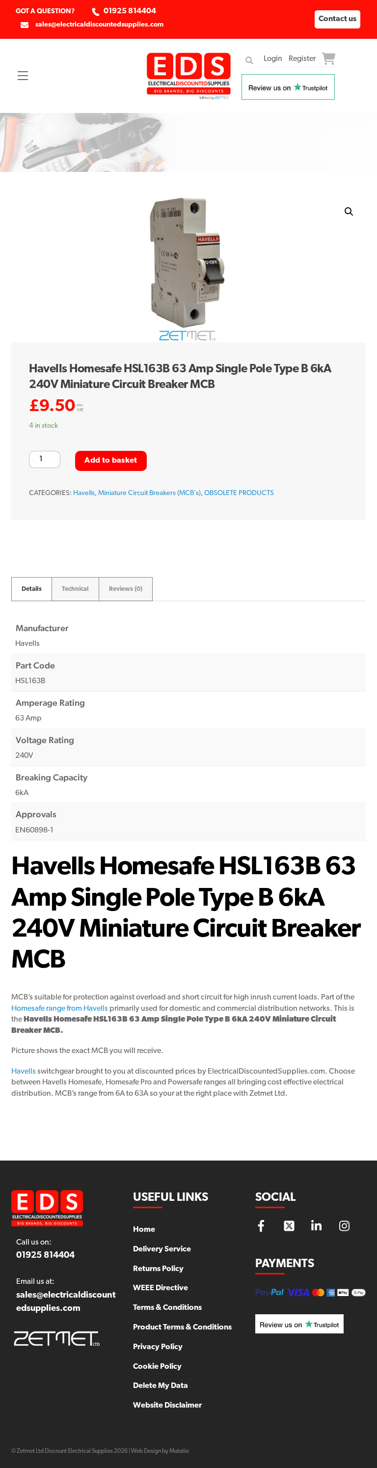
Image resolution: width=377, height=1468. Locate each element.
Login (273, 59)
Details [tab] (32, 589)
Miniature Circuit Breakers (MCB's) (149, 493)
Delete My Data (160, 1386)
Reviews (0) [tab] (125, 589)
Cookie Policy (157, 1367)
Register (302, 59)
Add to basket (110, 461)
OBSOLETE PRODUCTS (239, 493)
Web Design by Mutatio (160, 1451)
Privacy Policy (158, 1347)
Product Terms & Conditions (182, 1327)
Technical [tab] (75, 589)
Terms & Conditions (167, 1308)
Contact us (337, 19)
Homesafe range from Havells (59, 1009)
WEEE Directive (160, 1288)
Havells (84, 493)
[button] (349, 212)
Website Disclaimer (167, 1406)
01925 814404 (130, 11)
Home (144, 1230)
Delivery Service (162, 1249)
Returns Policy (158, 1269)
